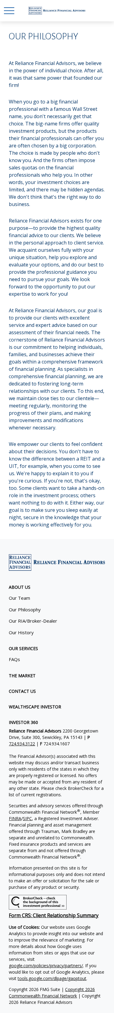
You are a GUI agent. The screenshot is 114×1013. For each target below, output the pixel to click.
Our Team (19, 598)
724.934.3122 (22, 744)
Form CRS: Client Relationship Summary (53, 915)
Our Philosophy (25, 609)
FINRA (15, 818)
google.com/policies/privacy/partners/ (46, 965)
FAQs (14, 659)
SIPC (27, 818)
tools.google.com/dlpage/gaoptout (52, 978)
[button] (19, 587)
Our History (21, 632)
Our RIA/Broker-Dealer (33, 621)
